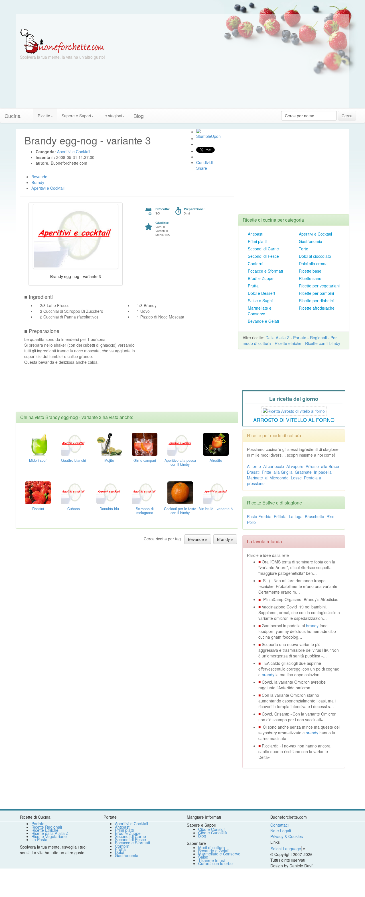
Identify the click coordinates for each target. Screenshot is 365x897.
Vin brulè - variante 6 (216, 508)
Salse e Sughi (260, 300)
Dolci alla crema (313, 263)
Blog (202, 836)
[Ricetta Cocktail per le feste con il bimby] (180, 492)
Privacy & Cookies (286, 836)
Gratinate (303, 472)
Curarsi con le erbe (215, 863)
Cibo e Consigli (211, 829)
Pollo (251, 522)
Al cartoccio (273, 466)
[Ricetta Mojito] (109, 444)
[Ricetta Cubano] (73, 492)
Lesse (296, 478)
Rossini (38, 508)
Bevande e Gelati (263, 321)
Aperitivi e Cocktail (315, 234)
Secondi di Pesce (263, 256)
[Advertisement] (238, 68)
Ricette (44, 115)
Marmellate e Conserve (259, 310)
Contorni (255, 263)
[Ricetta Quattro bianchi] (73, 444)
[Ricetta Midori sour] (38, 444)
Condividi (204, 162)
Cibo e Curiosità (212, 832)
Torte (303, 249)
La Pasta (39, 839)
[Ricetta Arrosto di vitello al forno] (294, 410)
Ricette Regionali (46, 827)
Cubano (73, 508)
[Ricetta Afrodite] (216, 444)
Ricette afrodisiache (316, 308)
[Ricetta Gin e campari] (144, 444)
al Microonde (277, 478)
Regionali (318, 337)
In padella (323, 472)
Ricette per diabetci (316, 300)
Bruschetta (314, 516)
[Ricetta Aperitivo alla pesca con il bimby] (180, 444)
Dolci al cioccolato (315, 256)
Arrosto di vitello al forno (293, 419)
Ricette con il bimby (322, 343)
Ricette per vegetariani (319, 286)
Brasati (253, 472)
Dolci (119, 852)
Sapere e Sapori (76, 115)
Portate (299, 337)
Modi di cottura (211, 847)
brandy (312, 625)
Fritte (266, 472)
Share (201, 168)
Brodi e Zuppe (260, 278)
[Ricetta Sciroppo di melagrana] (144, 492)
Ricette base (310, 271)
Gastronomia (310, 241)
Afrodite (216, 460)
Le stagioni (112, 115)
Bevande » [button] (197, 539)
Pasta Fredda (259, 516)
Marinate (255, 478)
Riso (330, 516)
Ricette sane (310, 278)
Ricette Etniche (44, 830)
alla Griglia (283, 472)
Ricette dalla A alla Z (49, 833)
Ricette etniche (288, 343)
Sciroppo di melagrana (145, 510)
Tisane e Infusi (211, 860)
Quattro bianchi (73, 460)
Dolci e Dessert (261, 293)
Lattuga (296, 516)
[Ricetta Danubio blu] (109, 492)
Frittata (280, 516)
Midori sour (38, 460)
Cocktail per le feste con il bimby (180, 510)
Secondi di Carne (263, 249)
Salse (203, 857)
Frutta (253, 286)
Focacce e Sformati (265, 271)
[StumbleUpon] (198, 131)
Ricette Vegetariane (49, 836)
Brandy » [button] (225, 539)
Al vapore (294, 466)
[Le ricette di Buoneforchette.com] (182, 21)
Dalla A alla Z (277, 337)
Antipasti (255, 234)
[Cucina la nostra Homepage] (29, 113)
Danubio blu (109, 508)
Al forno (254, 466)
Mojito (109, 460)
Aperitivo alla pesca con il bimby (180, 462)
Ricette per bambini (316, 293)
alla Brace (330, 466)
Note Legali (280, 830)
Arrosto (312, 466)
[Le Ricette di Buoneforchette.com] (62, 41)
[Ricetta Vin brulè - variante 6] (216, 492)
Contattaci (279, 825)
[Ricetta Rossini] (38, 492)
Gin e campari (144, 460)
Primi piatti (257, 241)
